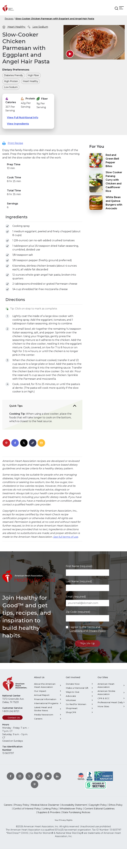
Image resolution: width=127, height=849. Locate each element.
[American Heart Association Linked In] (57, 776)
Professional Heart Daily (110, 702)
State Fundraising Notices (76, 812)
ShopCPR (71, 712)
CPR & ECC (103, 698)
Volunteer (71, 700)
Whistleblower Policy (71, 808)
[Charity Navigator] (103, 776)
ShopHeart (71, 708)
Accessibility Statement (74, 804)
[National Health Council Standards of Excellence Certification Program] (81, 776)
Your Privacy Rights (63, 820)
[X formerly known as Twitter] (29, 776)
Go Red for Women (76, 704)
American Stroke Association (106, 692)
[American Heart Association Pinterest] (35, 784)
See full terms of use (65, 536)
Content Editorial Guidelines (99, 808)
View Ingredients (18, 123)
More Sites (103, 706)
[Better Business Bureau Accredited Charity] (89, 776)
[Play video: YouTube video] (70, 54)
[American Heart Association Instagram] (20, 776)
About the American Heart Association (44, 685)
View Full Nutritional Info (22, 117)
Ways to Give (72, 692)
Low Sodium (40, 26)
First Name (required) (79, 566)
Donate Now (73, 684)
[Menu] (121, 8)
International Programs (46, 703)
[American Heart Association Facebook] (11, 776)
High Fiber (33, 75)
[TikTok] (39, 776)
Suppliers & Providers (48, 812)
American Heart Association (106, 685)
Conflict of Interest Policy (27, 808)
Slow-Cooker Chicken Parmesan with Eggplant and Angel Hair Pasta (54, 18)
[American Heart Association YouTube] (48, 776)
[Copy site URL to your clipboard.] (33, 443)
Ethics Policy (116, 804)
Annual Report (41, 695)
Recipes (9, 18)
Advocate (71, 696)
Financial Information (45, 699)
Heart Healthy (16, 26)
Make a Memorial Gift (77, 688)
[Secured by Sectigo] (96, 784)
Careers (38, 718)
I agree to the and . (88, 629)
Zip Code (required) (78, 611)
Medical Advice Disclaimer (45, 804)
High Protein (11, 81)
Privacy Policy (97, 630)
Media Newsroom (43, 714)
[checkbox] (7, 226)
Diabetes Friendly (13, 75)
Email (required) (76, 596)
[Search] (116, 8)
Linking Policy (50, 808)
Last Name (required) (79, 581)
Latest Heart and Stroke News (43, 709)
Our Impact (40, 691)
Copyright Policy (98, 804)
